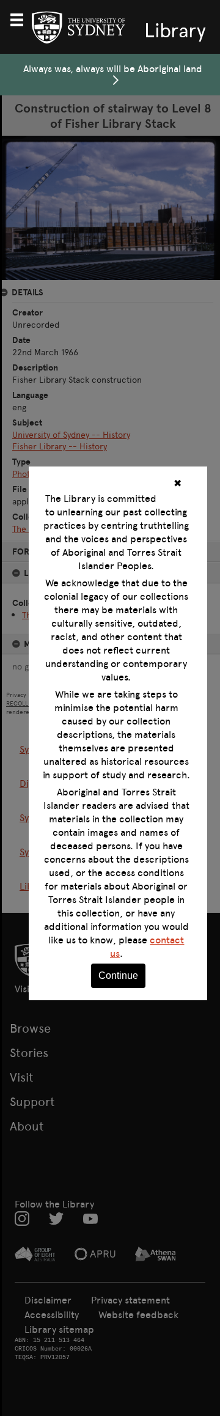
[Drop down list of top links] (22, 18)
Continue (118, 975)
